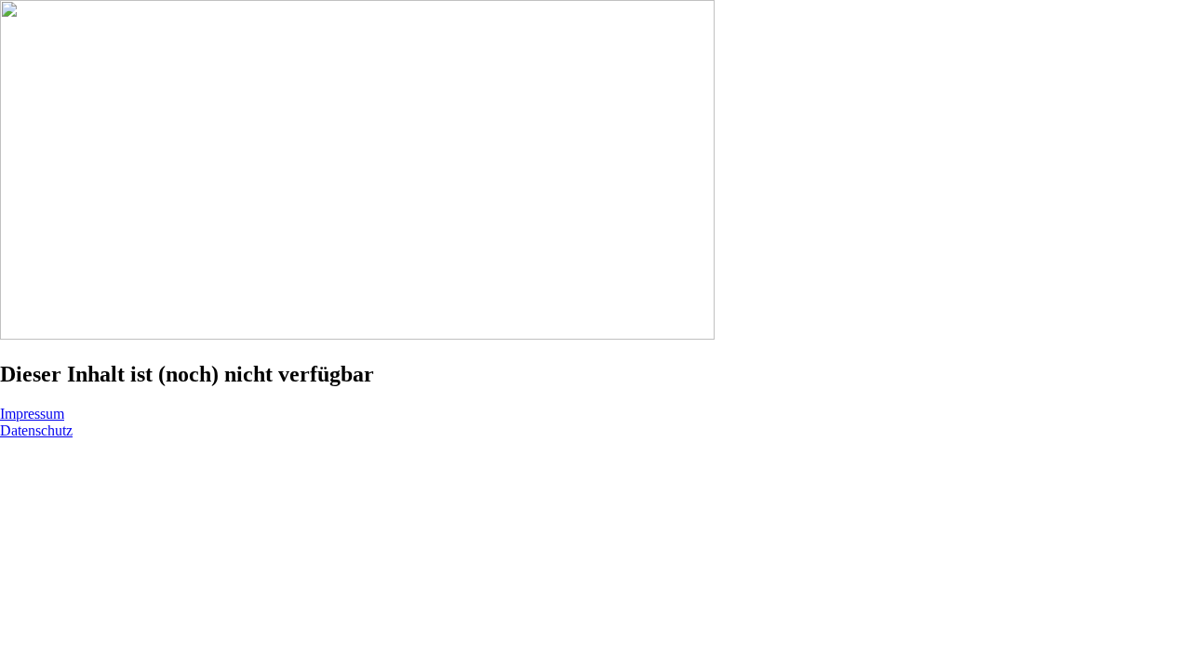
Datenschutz (36, 430)
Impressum (32, 414)
